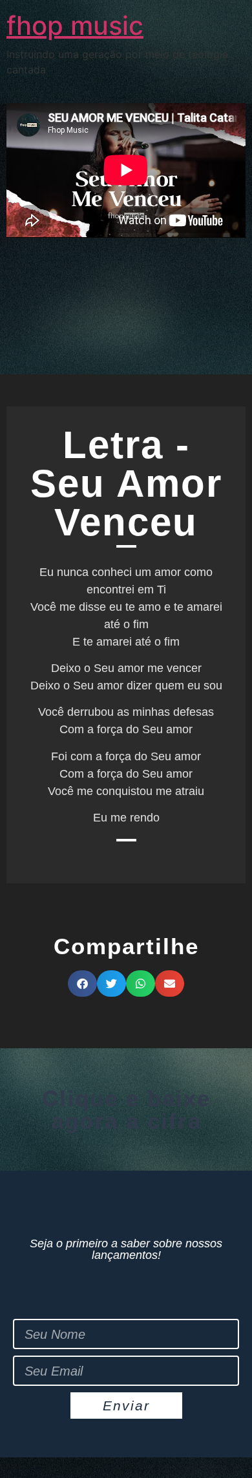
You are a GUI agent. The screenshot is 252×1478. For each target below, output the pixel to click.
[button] (82, 983)
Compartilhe (126, 946)
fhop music (74, 25)
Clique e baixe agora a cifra (126, 1109)
